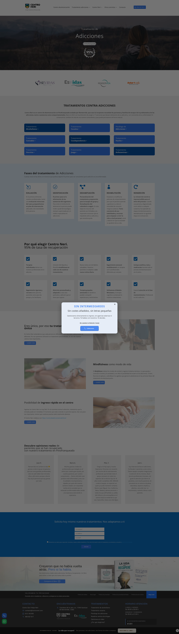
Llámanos (90, 328)
